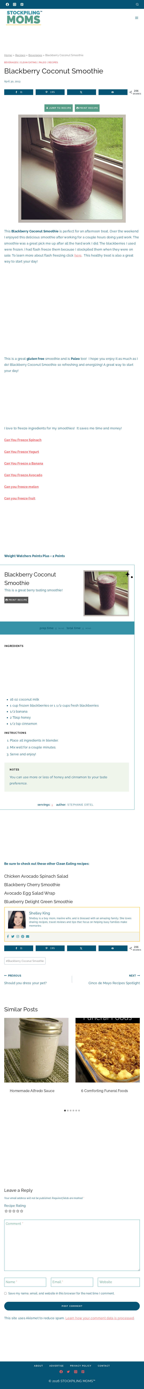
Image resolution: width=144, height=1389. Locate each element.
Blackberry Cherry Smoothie (32, 884)
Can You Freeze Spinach (22, 440)
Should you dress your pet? (25, 979)
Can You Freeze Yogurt (21, 452)
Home (8, 55)
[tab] (65, 1110)
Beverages (35, 55)
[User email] (27, 937)
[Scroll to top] (136, 1375)
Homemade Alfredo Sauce (32, 1091)
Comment (14, 1224)
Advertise (56, 1366)
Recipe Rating (15, 1205)
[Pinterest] (22, 4)
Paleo (42, 62)
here (77, 255)
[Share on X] (81, 92)
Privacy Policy (80, 1366)
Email (58, 1282)
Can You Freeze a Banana (23, 463)
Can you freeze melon (21, 487)
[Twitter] (12, 937)
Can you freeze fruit (19, 498)
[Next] (135, 1063)
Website (105, 1282)
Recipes (20, 55)
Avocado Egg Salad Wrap (29, 893)
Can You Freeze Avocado (23, 475)
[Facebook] (7, 4)
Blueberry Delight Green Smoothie (38, 901)
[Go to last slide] (8, 1063)
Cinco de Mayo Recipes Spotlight (114, 979)
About (38, 1366)
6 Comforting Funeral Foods (104, 1091)
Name (11, 1282)
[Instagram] (14, 4)
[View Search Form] (137, 4)
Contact (104, 1366)
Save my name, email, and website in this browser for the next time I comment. (61, 1293)
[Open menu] (136, 17)
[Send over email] (113, 92)
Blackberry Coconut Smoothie (25, 960)
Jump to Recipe (59, 108)
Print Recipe (88, 108)
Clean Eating (28, 62)
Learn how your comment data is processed (100, 1318)
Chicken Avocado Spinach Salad (36, 876)
